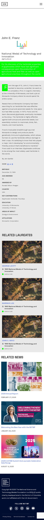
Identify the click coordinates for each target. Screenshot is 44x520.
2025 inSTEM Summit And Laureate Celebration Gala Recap (21, 462)
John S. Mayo (8, 341)
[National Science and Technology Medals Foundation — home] (5, 4)
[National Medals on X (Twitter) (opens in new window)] (16, 508)
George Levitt (9, 266)
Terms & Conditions (19, 516)
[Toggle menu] (41, 4)
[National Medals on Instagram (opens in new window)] (22, 508)
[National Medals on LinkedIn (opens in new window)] (27, 508)
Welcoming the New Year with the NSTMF (18, 427)
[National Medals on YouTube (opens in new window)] (33, 508)
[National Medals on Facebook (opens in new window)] (11, 508)
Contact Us (31, 516)
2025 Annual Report (9, 394)
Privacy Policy (7, 516)
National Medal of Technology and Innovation (21, 270)
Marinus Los (8, 303)
